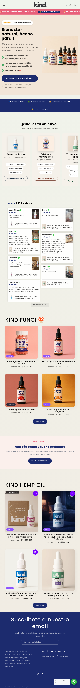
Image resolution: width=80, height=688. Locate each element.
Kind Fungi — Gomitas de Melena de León (21, 362)
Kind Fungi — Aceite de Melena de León (58, 362)
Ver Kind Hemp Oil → (39, 461)
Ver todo (40, 421)
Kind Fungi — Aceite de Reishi (22, 410)
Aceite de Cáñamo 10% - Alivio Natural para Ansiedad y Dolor (21, 536)
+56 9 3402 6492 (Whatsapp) (55, 656)
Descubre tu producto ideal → (20, 78)
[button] (4, 4)
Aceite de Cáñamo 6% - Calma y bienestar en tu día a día (22, 594)
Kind (12, 687)
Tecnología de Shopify (21, 687)
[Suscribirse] (56, 642)
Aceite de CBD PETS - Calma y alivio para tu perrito (58, 594)
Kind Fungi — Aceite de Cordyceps (58, 411)
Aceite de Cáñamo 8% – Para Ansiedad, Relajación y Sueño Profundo (58, 537)
